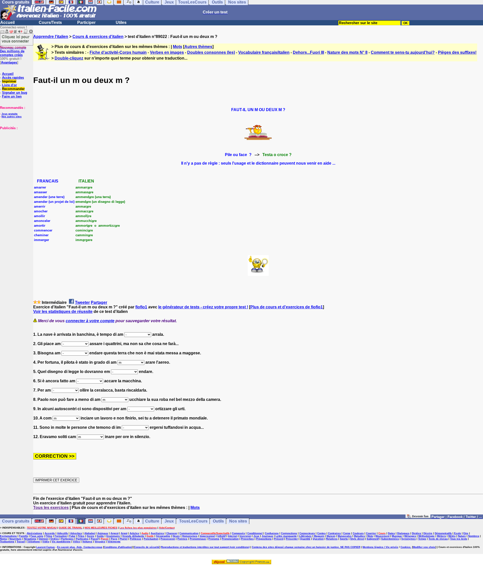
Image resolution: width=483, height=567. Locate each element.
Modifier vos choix (424, 547)
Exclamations (8, 536)
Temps (422, 538)
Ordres (54, 538)
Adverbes (76, 533)
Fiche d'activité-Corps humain (118, 52)
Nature (462, 536)
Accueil (7, 22)
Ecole (457, 533)
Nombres (473, 536)
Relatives (332, 538)
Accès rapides (13, 77)
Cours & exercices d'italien (98, 36)
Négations (30, 538)
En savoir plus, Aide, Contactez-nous (79, 547)
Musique (397, 536)
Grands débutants (133, 536)
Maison (331, 536)
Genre (90, 536)
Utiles (121, 22)
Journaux (267, 536)
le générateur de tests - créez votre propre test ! (203, 307)
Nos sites (238, 521)
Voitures (87, 541)
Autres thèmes (198, 46)
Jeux (169, 521)
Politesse (135, 538)
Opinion (43, 538)
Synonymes (408, 538)
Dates (391, 533)
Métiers (441, 536)
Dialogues (403, 533)
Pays (114, 538)
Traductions (7, 541)
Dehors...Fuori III (308, 52)
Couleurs (358, 533)
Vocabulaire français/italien (264, 52)
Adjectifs (62, 533)
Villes (76, 541)
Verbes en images (167, 52)
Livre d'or (9, 85)
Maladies (359, 536)
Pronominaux (198, 538)
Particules (82, 538)
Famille (23, 536)
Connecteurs (307, 533)
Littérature (305, 536)
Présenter (292, 538)
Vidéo (45, 541)
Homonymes (189, 536)
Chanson (171, 533)
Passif (95, 538)
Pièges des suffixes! (457, 52)
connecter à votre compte (90, 321)
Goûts (100, 536)
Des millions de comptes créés (13, 51)
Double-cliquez (69, 58)
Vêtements (113, 541)
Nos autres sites (12, 116)
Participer (86, 22)
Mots (177, 46)
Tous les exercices (51, 507)
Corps (346, 533)
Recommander (13, 89)
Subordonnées (390, 538)
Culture (152, 521)
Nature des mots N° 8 (347, 52)
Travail (21, 541)
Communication (188, 533)
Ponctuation (151, 538)
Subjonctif (373, 538)
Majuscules (345, 536)
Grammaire (113, 536)
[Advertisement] (15, 155)
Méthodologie (426, 536)
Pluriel (123, 538)
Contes (321, 533)
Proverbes (247, 538)
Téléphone (33, 541)
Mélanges (410, 536)
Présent (279, 538)
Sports (344, 538)
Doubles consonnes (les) (211, 52)
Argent (114, 533)
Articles (134, 533)
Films (49, 536)
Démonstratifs (443, 533)
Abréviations (34, 533)
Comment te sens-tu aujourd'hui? (403, 52)
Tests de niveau (438, 538)
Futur (72, 536)
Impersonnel (207, 536)
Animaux (102, 533)
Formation (61, 536)
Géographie (163, 536)
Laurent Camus (45, 547)
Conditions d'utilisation (118, 547)
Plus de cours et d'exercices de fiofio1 (286, 307)
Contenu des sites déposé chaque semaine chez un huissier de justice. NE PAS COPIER (306, 547)
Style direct (357, 538)
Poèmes (182, 538)
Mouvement (382, 536)
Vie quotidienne (61, 541)
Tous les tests (458, 538)
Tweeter (82, 302)
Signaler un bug (14, 92)
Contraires (334, 533)
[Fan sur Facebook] (418, 516)
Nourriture (15, 538)
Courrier (371, 533)
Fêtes (81, 536)
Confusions (272, 533)
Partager (99, 302)
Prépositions (264, 538)
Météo (452, 536)
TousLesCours (193, 521)
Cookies (405, 547)
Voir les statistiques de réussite (63, 311)
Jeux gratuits (10, 113)
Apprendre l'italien (50, 36)
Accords (50, 533)
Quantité (305, 538)
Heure (176, 536)
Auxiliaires (157, 533)
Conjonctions (289, 533)
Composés (238, 533)
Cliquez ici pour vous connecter (15, 38)
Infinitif (221, 536)
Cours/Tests (50, 22)
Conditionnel (255, 533)
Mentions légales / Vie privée (380, 547)
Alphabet (89, 533)
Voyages (100, 541)
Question (318, 538)
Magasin (319, 536)
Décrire (427, 533)
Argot (124, 533)
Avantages (9, 62)
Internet (232, 536)
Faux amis (36, 536)
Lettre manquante (286, 536)
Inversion (245, 536)
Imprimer (9, 81)
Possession (167, 538)
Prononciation (230, 538)
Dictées (416, 533)
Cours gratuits (15, 521)
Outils (218, 521)
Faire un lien (12, 96)
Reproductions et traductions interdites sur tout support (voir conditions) (205, 547)
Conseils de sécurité (146, 547)
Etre (465, 533)
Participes (67, 538)
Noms (3, 538)
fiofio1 (141, 307)
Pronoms (213, 538)
